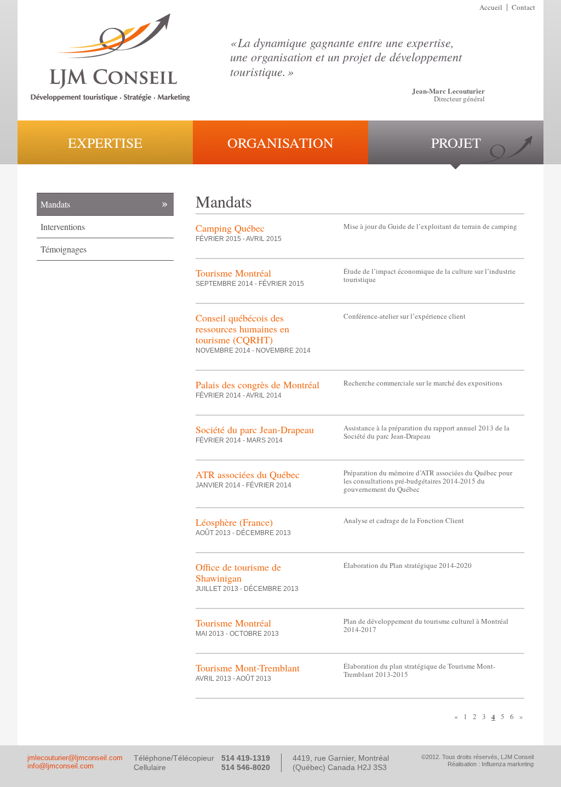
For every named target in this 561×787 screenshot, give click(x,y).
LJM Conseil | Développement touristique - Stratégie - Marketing (110, 57)
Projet (456, 142)
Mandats (55, 204)
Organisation (280, 142)
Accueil (490, 7)
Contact (523, 7)
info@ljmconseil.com (60, 766)
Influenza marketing (508, 764)
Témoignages (64, 249)
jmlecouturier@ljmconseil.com (75, 758)
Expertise (105, 142)
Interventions (63, 226)
